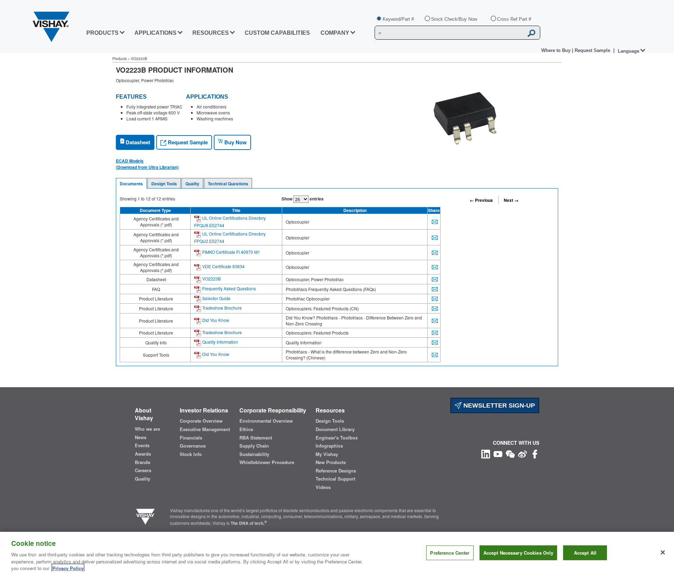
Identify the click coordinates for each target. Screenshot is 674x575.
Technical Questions (228, 183)
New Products (331, 462)
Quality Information (219, 342)
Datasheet (137, 142)
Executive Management (205, 429)
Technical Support (335, 479)
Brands (142, 462)
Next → (511, 200)
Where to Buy (556, 50)
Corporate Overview (201, 421)
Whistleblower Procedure (266, 462)
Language (628, 51)
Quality (192, 183)
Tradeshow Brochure (221, 308)
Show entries (303, 199)
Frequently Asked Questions (228, 288)
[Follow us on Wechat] (510, 453)
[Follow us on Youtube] (498, 453)
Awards (143, 454)
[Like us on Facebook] (534, 453)
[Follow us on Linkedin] (485, 453)
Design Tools (164, 183)
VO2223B (211, 279)
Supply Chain (254, 446)
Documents (131, 183)
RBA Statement (255, 438)
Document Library (335, 429)
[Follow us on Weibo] (522, 453)
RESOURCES (210, 33)
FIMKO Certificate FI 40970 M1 (230, 252)
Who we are (147, 429)
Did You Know (215, 320)
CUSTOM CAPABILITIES (277, 33)
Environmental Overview (266, 421)
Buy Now (235, 142)
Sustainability (254, 454)
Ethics (246, 429)
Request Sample (187, 142)
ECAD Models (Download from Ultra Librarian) (147, 164)
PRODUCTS (102, 33)
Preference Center (449, 552)
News (140, 437)
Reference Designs (336, 471)
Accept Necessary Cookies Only (518, 552)
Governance (193, 446)
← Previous (481, 200)
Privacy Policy (68, 567)
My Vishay (327, 454)
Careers (143, 470)
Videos (323, 487)
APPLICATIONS (155, 33)
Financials (191, 438)
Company (335, 33)
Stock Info (191, 454)
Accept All (585, 552)
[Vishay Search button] (531, 33)
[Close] (662, 552)
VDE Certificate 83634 (223, 266)
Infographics (329, 446)
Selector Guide (216, 298)
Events (142, 445)
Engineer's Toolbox (337, 438)
